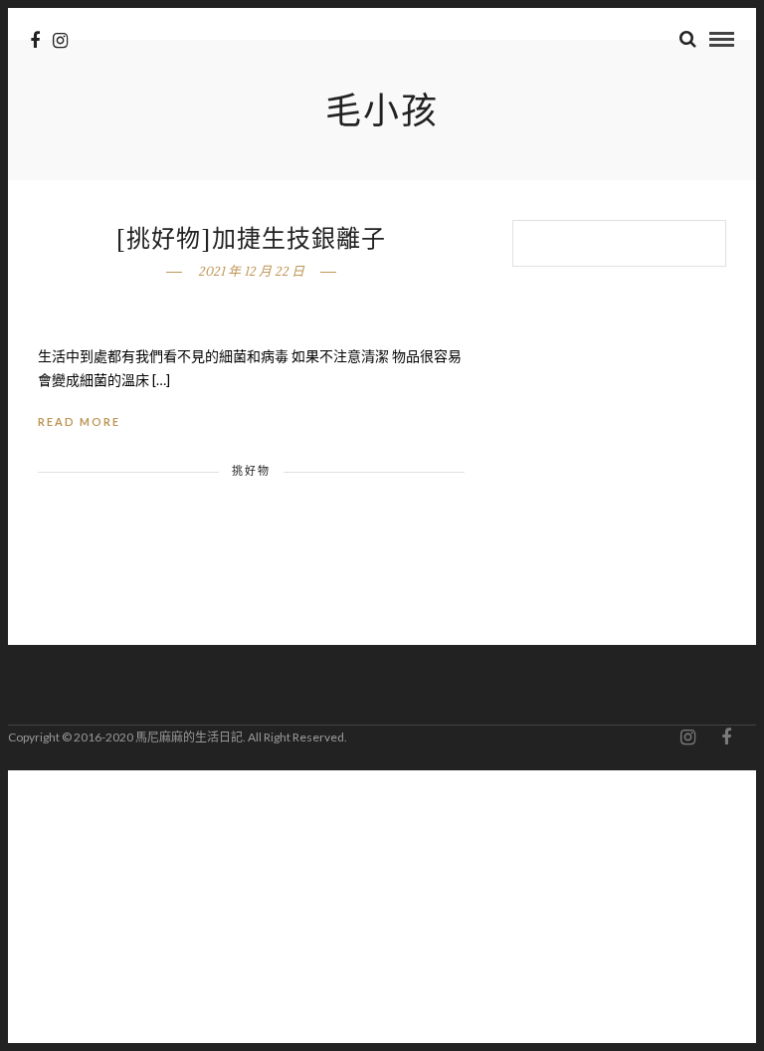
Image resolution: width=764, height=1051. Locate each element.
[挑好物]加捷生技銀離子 (251, 239)
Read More (79, 421)
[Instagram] (60, 41)
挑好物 (251, 470)
